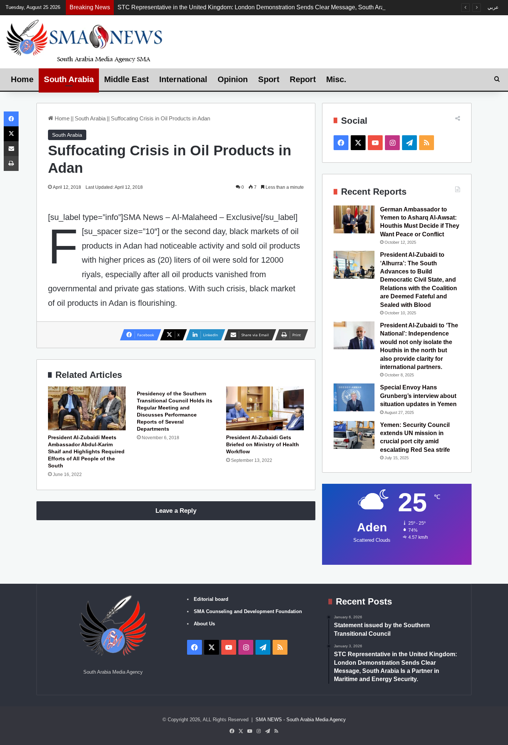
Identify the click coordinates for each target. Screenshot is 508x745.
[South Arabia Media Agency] (85, 41)
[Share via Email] (11, 148)
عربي (493, 7)
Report (303, 79)
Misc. (336, 79)
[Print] (11, 163)
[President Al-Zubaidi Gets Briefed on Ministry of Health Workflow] (265, 408)
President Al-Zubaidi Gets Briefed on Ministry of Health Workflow (262, 444)
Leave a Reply (175, 510)
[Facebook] (11, 118)
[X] (11, 133)
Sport (268, 79)
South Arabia (69, 79)
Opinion (233, 79)
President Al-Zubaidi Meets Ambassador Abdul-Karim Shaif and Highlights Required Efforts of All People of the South (86, 451)
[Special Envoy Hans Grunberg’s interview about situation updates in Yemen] (354, 397)
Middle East (126, 79)
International (183, 79)
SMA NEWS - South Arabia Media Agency (300, 719)
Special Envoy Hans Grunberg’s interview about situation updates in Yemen (418, 395)
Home (22, 79)
